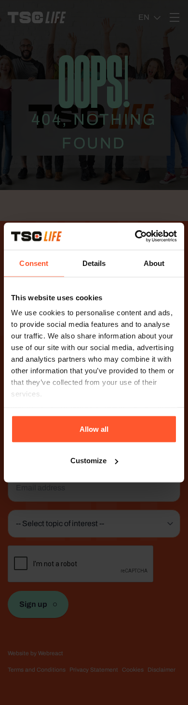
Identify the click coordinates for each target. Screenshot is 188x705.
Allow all (94, 429)
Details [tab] (94, 263)
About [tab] (154, 263)
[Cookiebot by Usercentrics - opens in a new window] (135, 236)
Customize (88, 460)
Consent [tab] (33, 263)
